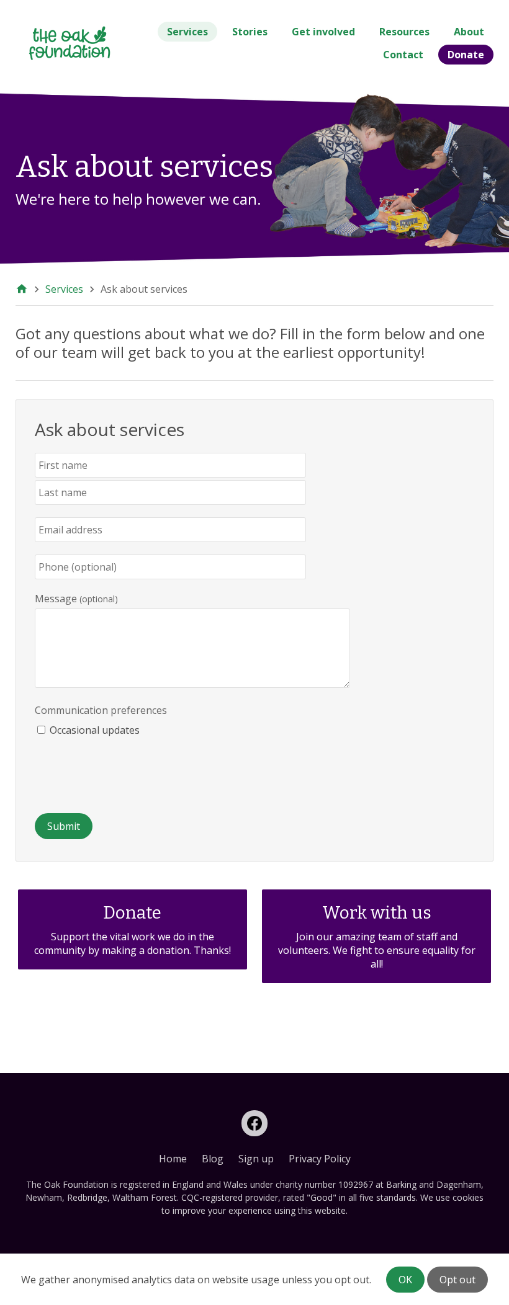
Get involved (323, 31)
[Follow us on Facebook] (254, 1123)
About (469, 31)
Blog (212, 1158)
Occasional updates (95, 730)
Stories (250, 31)
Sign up (256, 1158)
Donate (466, 54)
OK (405, 1279)
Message (56, 598)
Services (187, 31)
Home (173, 1158)
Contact (403, 54)
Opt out (457, 1279)
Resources (404, 31)
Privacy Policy (320, 1158)
